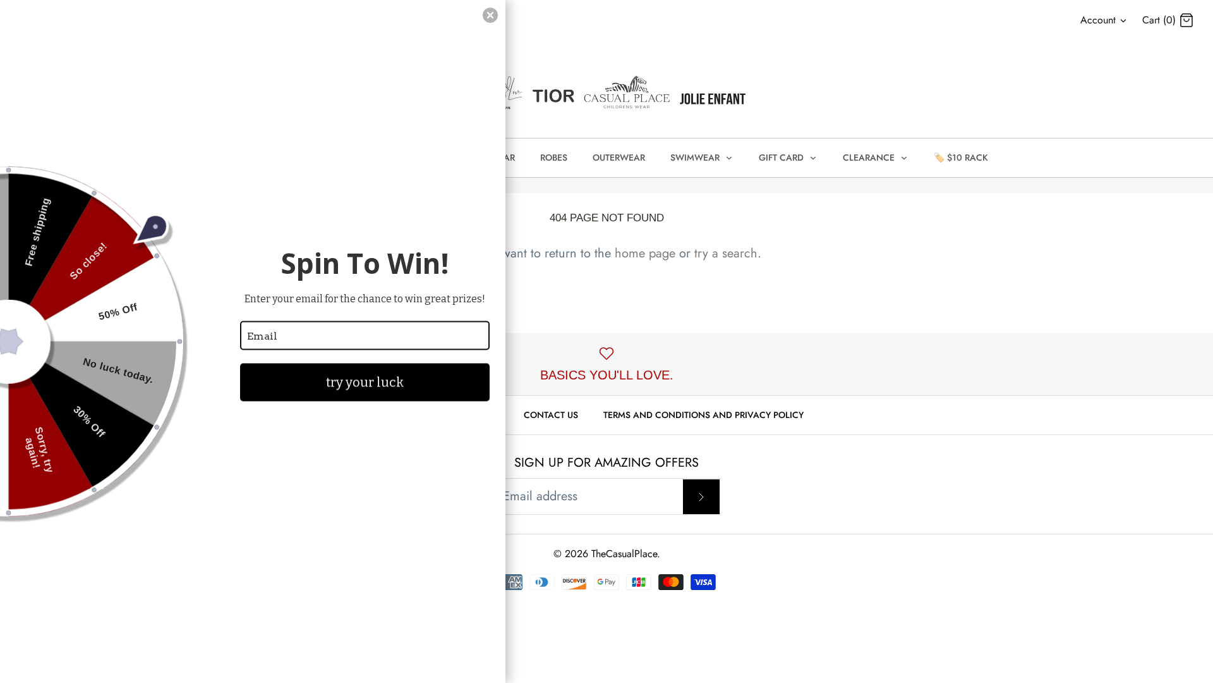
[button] (490, 15)
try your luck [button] (365, 382)
